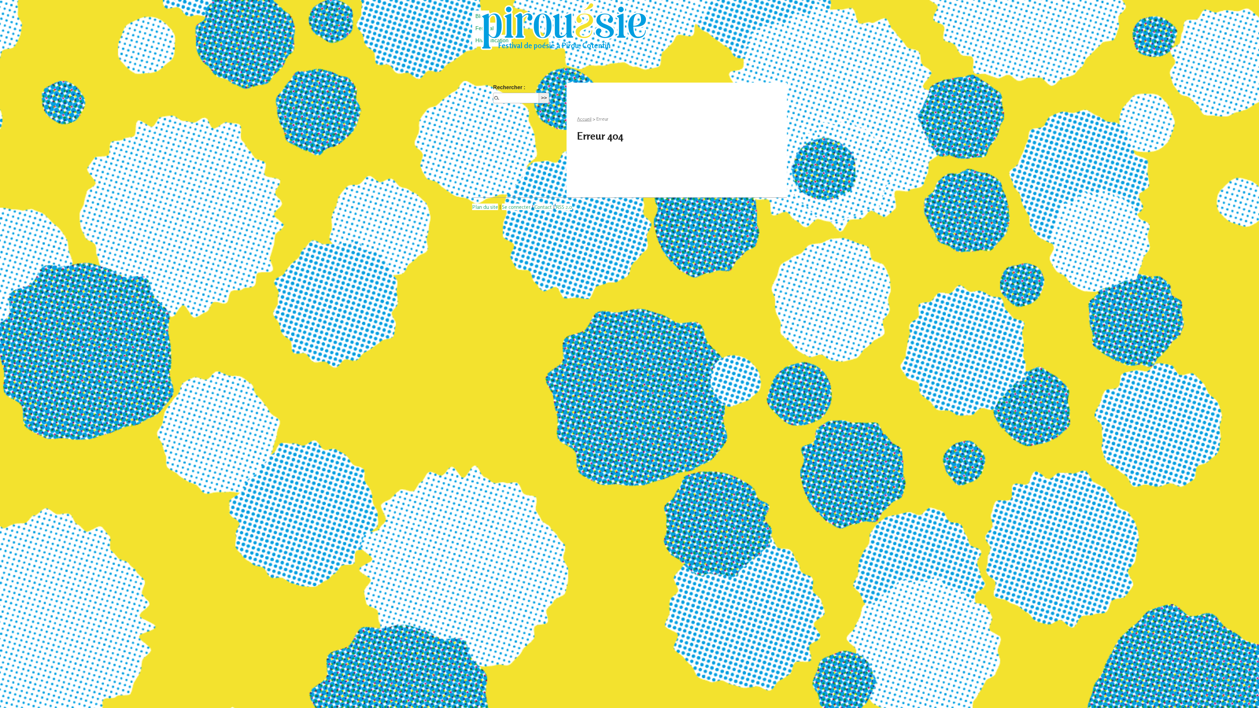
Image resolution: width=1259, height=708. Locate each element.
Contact (543, 207)
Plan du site (485, 207)
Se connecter (516, 207)
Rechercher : (509, 87)
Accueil (584, 119)
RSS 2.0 (564, 207)
